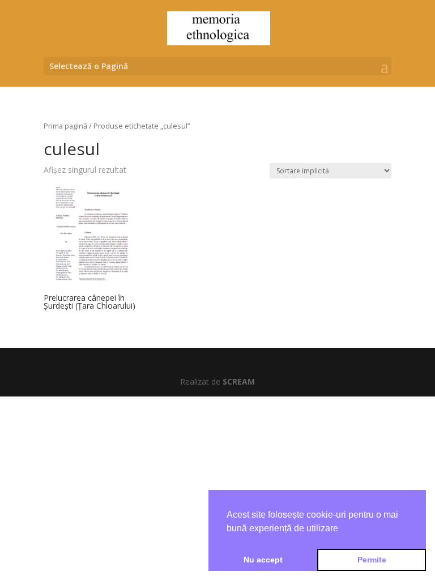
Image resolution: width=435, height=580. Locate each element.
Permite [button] (371, 559)
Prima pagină (65, 126)
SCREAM (239, 381)
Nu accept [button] (263, 559)
